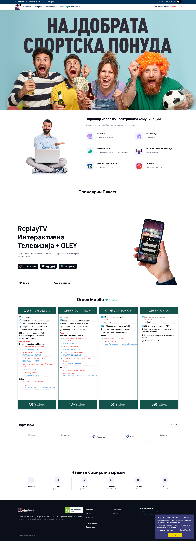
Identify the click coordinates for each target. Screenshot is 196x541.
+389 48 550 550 (146, 514)
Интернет (37, 7)
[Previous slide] (171, 425)
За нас (40, 2)
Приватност (91, 527)
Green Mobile (74, 7)
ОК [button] (175, 535)
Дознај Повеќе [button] (185, 530)
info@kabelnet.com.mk (149, 511)
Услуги (61, 7)
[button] (91, 107)
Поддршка (50, 2)
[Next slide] (176, 425)
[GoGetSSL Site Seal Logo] (74, 510)
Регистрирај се (29, 266)
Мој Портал (177, 7)
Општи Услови (91, 523)
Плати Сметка (163, 7)
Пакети (27, 7)
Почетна (89, 510)
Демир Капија (164, 2)
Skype (115, 513)
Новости (31, 2)
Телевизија (50, 7)
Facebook (117, 510)
